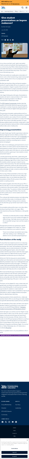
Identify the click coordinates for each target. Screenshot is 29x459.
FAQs (15, 436)
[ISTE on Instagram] (9, 422)
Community (4, 414)
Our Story (17, 404)
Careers (14, 427)
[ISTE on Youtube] (13, 422)
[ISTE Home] (3, 7)
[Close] (27, 440)
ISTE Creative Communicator (9, 103)
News (14, 430)
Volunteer (3, 408)
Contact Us (14, 433)
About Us (17, 401)
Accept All (14, 456)
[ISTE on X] (6, 422)
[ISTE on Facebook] (2, 422)
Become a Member (5, 401)
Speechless (24, 136)
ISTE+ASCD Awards (6, 411)
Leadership (18, 408)
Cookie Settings (14, 448)
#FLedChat (8, 327)
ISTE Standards (4, 36)
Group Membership (6, 404)
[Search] (22, 8)
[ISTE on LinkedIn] (16, 422)
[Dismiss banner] (27, 1)
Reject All (14, 452)
